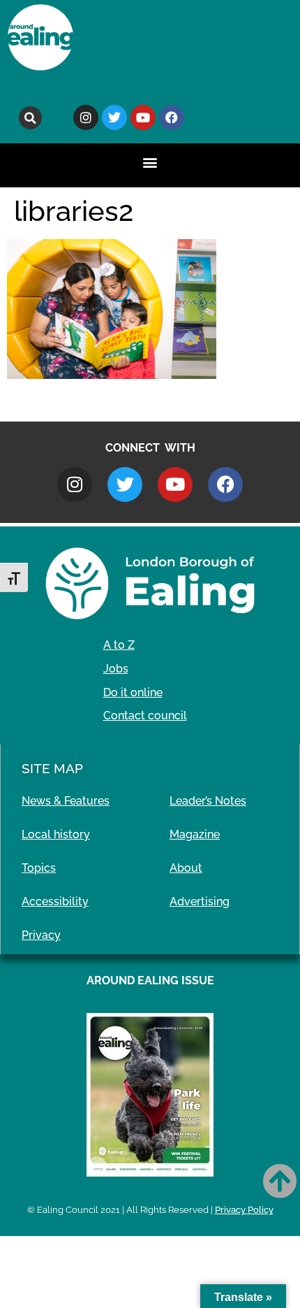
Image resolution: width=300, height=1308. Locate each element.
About (186, 868)
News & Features (66, 800)
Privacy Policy (244, 1210)
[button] (30, 117)
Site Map (52, 768)
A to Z (119, 645)
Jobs (115, 668)
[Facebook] (171, 117)
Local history (56, 834)
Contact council (145, 715)
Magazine (195, 834)
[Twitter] (114, 117)
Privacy (41, 935)
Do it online (133, 692)
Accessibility (55, 901)
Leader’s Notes (208, 800)
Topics (39, 868)
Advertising (200, 901)
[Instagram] (85, 117)
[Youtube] (143, 117)
